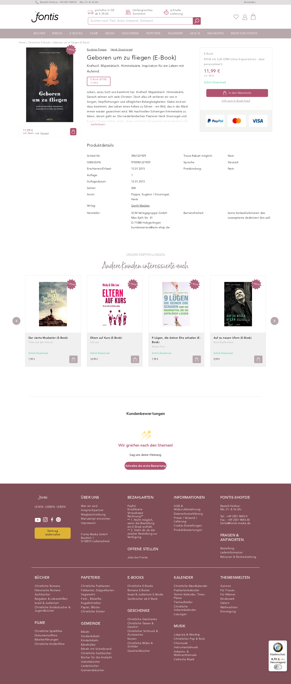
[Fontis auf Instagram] (45, 520)
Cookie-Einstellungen (188, 525)
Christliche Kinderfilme (50, 644)
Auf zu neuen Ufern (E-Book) (233, 338)
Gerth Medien (140, 205)
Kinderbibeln (89, 640)
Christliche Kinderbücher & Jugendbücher (52, 609)
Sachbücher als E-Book (142, 599)
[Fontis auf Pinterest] (58, 520)
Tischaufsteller (183, 602)
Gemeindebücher (92, 670)
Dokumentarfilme (46, 635)
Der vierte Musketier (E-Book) (48, 338)
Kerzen (132, 639)
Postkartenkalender (186, 590)
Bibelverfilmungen (47, 639)
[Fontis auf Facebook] (52, 520)
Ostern (224, 603)
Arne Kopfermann (224, 342)
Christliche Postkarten (95, 586)
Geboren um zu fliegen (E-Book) (71, 43)
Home (22, 43)
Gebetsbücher (90, 661)
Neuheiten (215, 33)
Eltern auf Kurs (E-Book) (106, 338)
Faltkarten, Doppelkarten (97, 590)
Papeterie (153, 33)
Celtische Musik (184, 659)
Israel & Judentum (47, 603)
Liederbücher (90, 666)
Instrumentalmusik (186, 647)
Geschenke (130, 33)
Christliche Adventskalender (185, 608)
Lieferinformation (231, 552)
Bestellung (227, 548)
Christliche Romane (47, 586)
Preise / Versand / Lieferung (185, 520)
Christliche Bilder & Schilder (140, 645)
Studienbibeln (90, 636)
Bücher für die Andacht (96, 657)
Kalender (175, 33)
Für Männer (228, 594)
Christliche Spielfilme (48, 631)
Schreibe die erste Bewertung (145, 466)
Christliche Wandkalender (191, 586)
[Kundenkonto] (245, 16)
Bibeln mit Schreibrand (96, 649)
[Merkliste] (236, 16)
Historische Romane (48, 590)
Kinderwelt (227, 599)
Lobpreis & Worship (187, 634)
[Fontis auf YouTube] (38, 520)
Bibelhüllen (88, 644)
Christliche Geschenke (142, 619)
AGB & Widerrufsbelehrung (187, 508)
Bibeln (57, 33)
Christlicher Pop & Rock (189, 639)
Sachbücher (42, 594)
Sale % (195, 33)
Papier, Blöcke (90, 607)
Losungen (180, 614)
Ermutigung (228, 611)
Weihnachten (229, 607)
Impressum (88, 523)
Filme (94, 33)
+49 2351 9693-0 (68, 2)
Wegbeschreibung (93, 514)
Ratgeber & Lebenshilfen (51, 599)
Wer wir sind (89, 506)
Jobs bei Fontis (137, 557)
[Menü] (284, 642)
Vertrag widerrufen (52, 533)
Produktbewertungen (188, 530)
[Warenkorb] (253, 16)
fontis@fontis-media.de (235, 523)
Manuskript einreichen (95, 518)
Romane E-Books (138, 590)
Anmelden (250, 2)
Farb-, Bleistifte (91, 599)
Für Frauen (227, 590)
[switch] (278, 667)
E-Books (76, 33)
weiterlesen (98, 124)
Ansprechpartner (92, 510)
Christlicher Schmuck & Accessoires (142, 633)
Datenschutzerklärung (188, 513)
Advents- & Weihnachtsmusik (185, 653)
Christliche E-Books (39, 43)
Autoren (225, 586)
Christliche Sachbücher (96, 653)
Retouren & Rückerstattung (238, 557)
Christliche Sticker (93, 611)
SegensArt (88, 594)
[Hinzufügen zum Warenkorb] (73, 359)
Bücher (39, 33)
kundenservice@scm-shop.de (150, 227)
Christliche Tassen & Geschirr (140, 625)
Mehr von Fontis (244, 33)
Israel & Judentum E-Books (145, 594)
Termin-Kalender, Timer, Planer (189, 596)
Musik (110, 33)
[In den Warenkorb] (73, 131)
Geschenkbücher (138, 651)
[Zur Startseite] (42, 499)
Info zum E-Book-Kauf (236, 101)
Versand (44, 133)
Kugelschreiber (91, 603)
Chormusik (181, 643)
